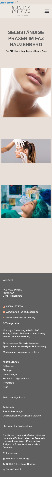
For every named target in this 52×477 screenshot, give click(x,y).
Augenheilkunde (11, 362)
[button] (47, 11)
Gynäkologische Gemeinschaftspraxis (22, 415)
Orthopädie (8, 366)
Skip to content (7, 3)
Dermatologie (10, 374)
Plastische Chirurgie (13, 411)
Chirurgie (7, 370)
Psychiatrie (8, 382)
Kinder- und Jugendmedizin (16, 378)
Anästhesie (8, 407)
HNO (5, 387)
